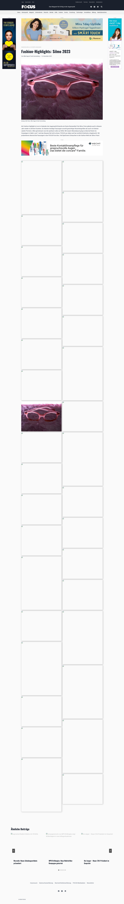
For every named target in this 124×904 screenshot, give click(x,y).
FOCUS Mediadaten (79, 883)
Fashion (61, 12)
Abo (33, 2)
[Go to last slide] (13, 851)
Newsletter (92, 2)
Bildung (94, 12)
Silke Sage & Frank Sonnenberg (32, 56)
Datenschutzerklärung (46, 883)
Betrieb (51, 12)
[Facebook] (91, 6)
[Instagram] (94, 6)
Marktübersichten (102, 12)
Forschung (72, 12)
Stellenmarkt (78, 2)
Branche (46, 12)
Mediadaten (99, 2)
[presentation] (27, 845)
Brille (56, 12)
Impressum (33, 883)
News (18, 12)
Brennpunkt (25, 12)
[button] (41, 187)
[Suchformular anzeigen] (101, 6)
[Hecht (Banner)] (62, 148)
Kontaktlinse (87, 12)
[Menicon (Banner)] (62, 29)
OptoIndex (28, 2)
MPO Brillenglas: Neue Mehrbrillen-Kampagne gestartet (61, 862)
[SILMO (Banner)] (9, 43)
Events (66, 12)
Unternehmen (38, 12)
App (23, 2)
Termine (86, 2)
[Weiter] (110, 851)
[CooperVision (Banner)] (115, 43)
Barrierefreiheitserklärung (63, 883)
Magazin (31, 12)
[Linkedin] (97, 6)
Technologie (79, 12)
